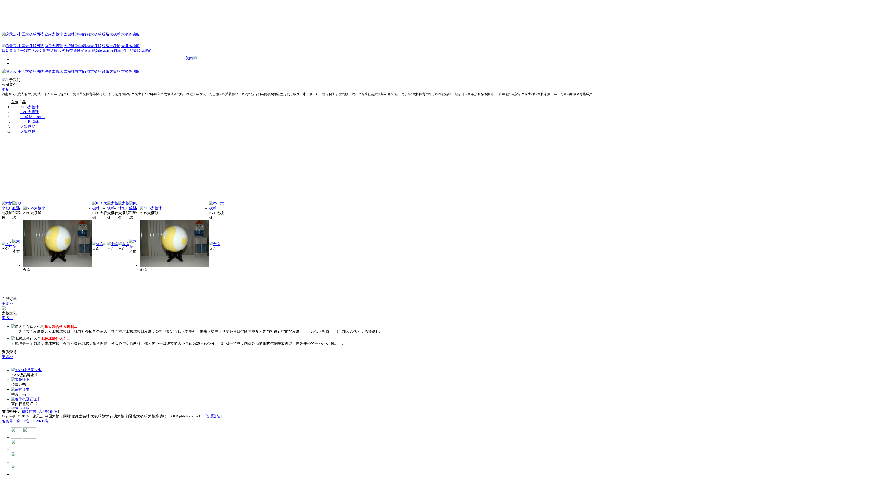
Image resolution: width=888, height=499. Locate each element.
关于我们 (24, 51)
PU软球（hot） (32, 117)
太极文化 (38, 51)
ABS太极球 (29, 107)
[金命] (57, 265)
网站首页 (9, 51)
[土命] (112, 244)
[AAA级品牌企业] (26, 370)
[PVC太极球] (99, 208)
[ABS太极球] (34, 208)
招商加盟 (129, 51)
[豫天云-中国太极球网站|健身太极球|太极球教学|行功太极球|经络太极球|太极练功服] (71, 71)
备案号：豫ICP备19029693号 (25, 421)
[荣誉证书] (20, 380)
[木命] (17, 246)
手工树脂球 (29, 122)
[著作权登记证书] (26, 399)
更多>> (7, 89)
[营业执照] (20, 409)
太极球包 (27, 131)
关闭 (189, 58)
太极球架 (27, 126)
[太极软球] (112, 208)
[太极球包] (6, 208)
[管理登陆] (213, 416)
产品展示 (53, 51)
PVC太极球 (29, 112)
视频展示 (99, 51)
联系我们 (144, 51)
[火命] (97, 244)
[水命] (6, 244)
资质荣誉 (69, 51)
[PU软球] (17, 208)
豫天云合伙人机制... (60, 327)
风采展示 (84, 51)
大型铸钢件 (48, 411)
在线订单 (113, 51)
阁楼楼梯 (28, 411)
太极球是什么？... (55, 339)
